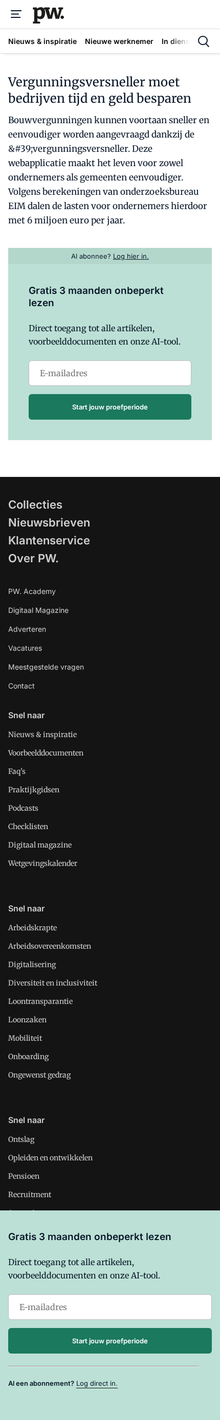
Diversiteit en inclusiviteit (52, 983)
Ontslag (21, 1139)
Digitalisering (32, 964)
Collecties (35, 504)
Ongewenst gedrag (39, 1075)
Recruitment (29, 1194)
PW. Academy (32, 591)
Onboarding (28, 1056)
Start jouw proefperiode (110, 407)
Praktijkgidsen (33, 789)
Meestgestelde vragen (46, 666)
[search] (203, 41)
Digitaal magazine (40, 845)
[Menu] (16, 14)
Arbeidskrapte (32, 927)
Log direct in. (97, 1383)
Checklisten (28, 826)
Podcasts (23, 808)
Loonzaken (27, 1019)
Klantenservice (49, 540)
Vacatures (25, 648)
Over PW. (33, 558)
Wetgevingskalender (42, 863)
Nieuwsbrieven (49, 522)
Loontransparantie (40, 1001)
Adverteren (27, 629)
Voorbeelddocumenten (45, 753)
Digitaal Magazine (38, 610)
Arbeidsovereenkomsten (49, 946)
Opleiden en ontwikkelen (50, 1157)
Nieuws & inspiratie (42, 734)
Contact (21, 685)
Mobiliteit (25, 1038)
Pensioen (23, 1176)
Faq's (17, 771)
